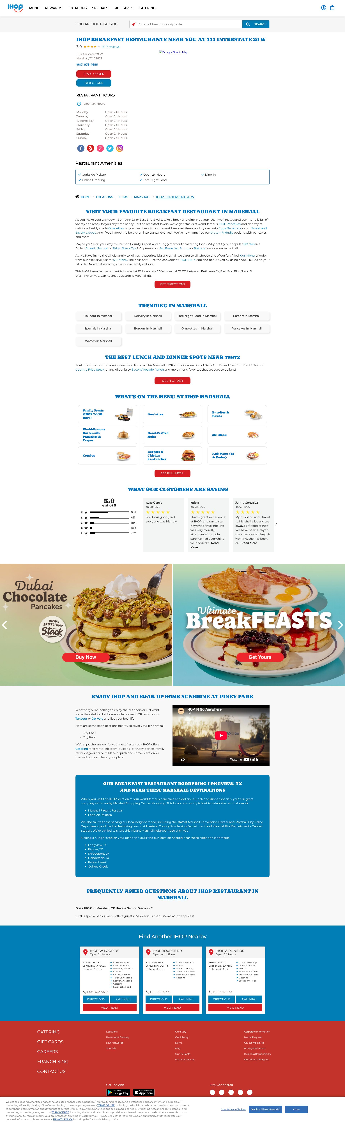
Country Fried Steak (89, 369)
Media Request (253, 1037)
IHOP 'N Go (187, 260)
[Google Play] (118, 1092)
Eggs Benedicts (230, 228)
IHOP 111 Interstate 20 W (175, 197)
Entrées (249, 244)
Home (86, 197)
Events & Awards (184, 1059)
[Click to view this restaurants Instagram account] (119, 148)
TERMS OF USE (106, 1105)
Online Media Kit (254, 1042)
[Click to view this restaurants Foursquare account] (100, 148)
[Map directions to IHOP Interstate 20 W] (212, 101)
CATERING (147, 8)
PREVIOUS (4, 625)
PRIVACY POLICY (62, 1119)
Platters (199, 248)
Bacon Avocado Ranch (148, 369)
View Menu (109, 1007)
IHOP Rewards (114, 1042)
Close (296, 1109)
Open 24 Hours (100, 954)
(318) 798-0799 (160, 992)
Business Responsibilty (257, 1053)
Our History (181, 1037)
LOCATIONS (77, 8)
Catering (81, 748)
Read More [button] (249, 543)
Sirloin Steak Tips (124, 248)
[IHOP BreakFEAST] (259, 624)
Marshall (142, 197)
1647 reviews (110, 46)
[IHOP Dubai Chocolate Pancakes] (86, 624)
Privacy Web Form (254, 1048)
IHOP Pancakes (229, 224)
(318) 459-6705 (223, 992)
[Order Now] (332, 8)
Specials (111, 1048)
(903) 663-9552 (97, 992)
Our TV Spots (182, 1053)
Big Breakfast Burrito (175, 248)
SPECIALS (100, 8)
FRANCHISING (52, 1061)
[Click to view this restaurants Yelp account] (90, 148)
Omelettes (116, 228)
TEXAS (124, 197)
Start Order (94, 74)
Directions (94, 83)
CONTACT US (51, 1071)
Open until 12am (164, 954)
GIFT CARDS (123, 8)
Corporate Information (257, 1031)
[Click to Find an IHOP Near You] (134, 24)
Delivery (97, 718)
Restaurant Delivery (117, 1037)
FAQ (177, 1048)
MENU (34, 8)
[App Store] (144, 1092)
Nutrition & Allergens (256, 1059)
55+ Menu (120, 260)
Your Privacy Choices (233, 1109)
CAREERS (47, 1051)
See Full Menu (173, 473)
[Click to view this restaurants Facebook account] (80, 148)
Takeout (81, 718)
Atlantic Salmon (96, 248)
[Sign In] (324, 8)
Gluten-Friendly (222, 232)
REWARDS (53, 8)
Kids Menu (247, 255)
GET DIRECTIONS (172, 284)
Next (340, 625)
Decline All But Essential (265, 1109)
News (178, 1042)
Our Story (180, 1031)
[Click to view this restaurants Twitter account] (110, 148)
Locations (105, 197)
